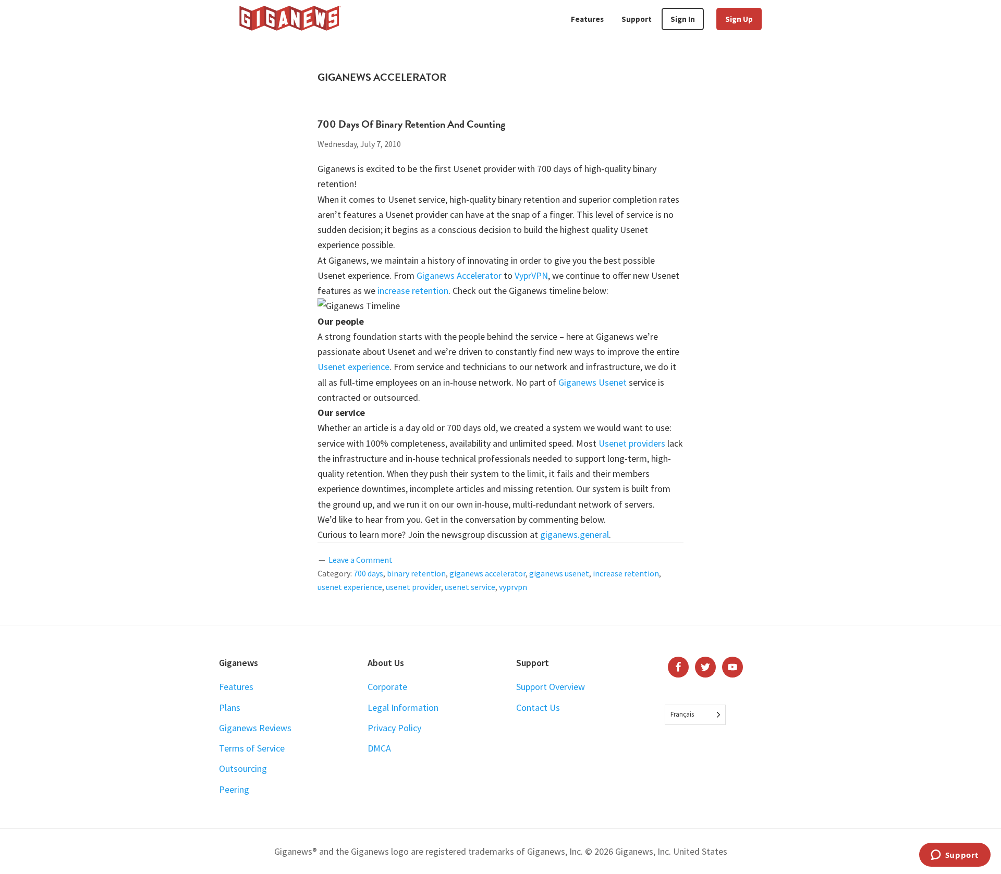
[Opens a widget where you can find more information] (955, 856)
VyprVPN (531, 275)
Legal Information (403, 707)
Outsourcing (243, 768)
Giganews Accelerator (459, 275)
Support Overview (550, 687)
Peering (234, 789)
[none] (695, 715)
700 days (368, 573)
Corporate (387, 687)
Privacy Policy (394, 728)
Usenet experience (353, 367)
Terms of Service (252, 748)
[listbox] (695, 715)
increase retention (412, 291)
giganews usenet (559, 573)
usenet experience (350, 587)
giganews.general (574, 534)
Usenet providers (632, 443)
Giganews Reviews (255, 728)
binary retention (416, 573)
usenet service (470, 587)
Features (236, 687)
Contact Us (538, 707)
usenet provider (413, 587)
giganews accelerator (487, 573)
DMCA (379, 748)
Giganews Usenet (592, 382)
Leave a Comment (360, 560)
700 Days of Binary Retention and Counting (411, 124)
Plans (229, 707)
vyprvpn (513, 587)
